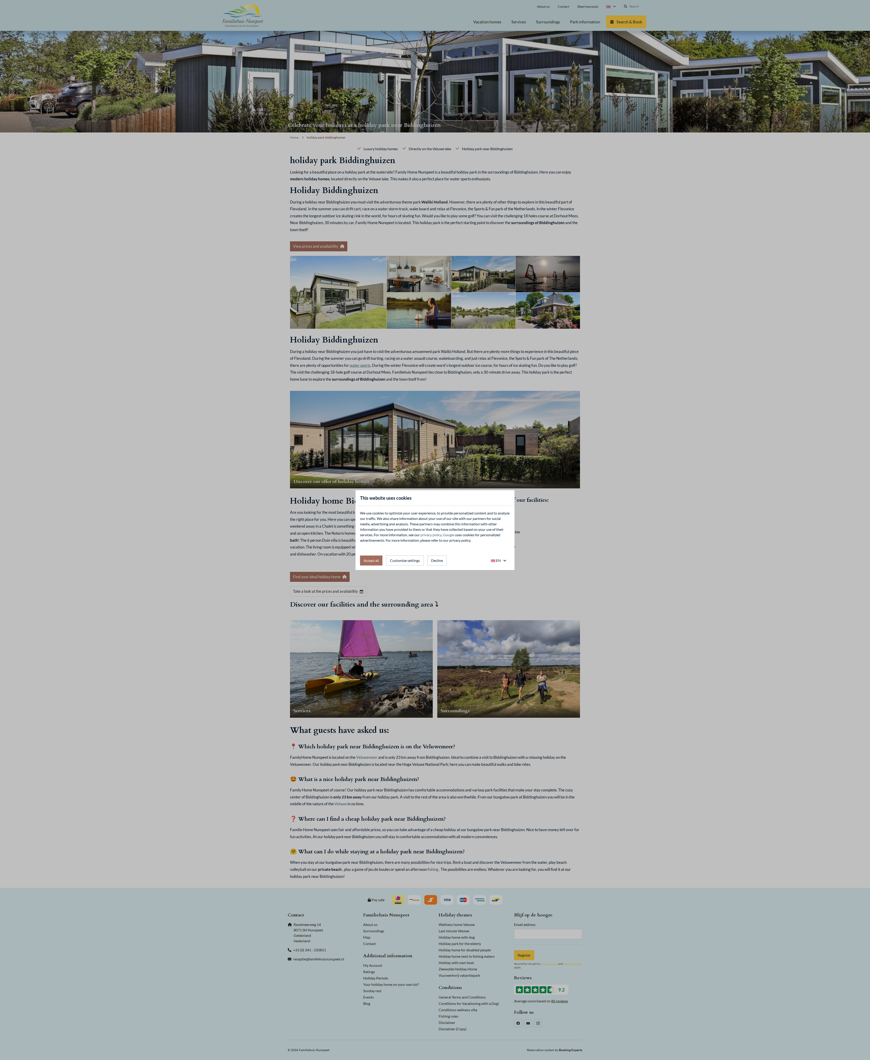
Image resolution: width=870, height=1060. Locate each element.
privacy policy (431, 535)
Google (448, 535)
